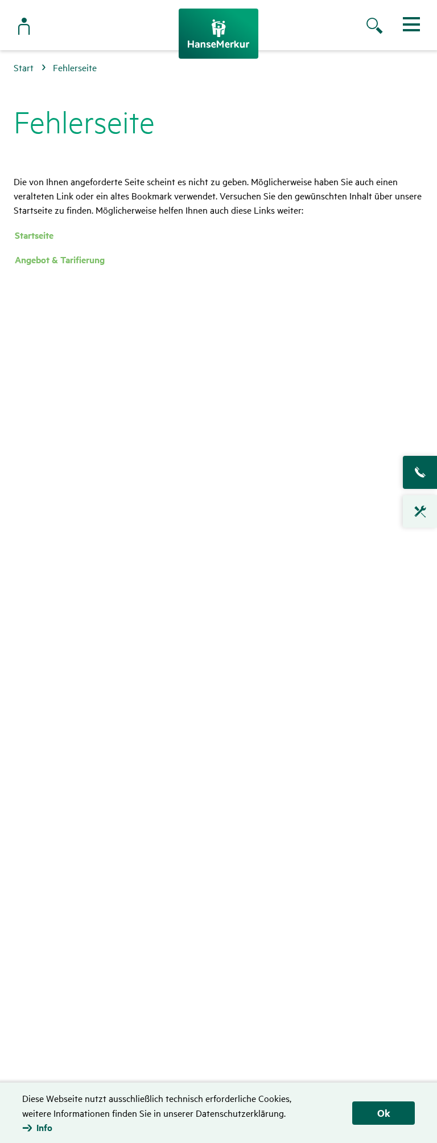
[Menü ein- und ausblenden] (411, 24)
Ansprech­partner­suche (420, 472)
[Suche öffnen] (385, 26)
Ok (383, 1113)
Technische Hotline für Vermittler (420, 511)
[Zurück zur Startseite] (218, 34)
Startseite (34, 235)
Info (44, 1127)
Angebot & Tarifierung (60, 259)
